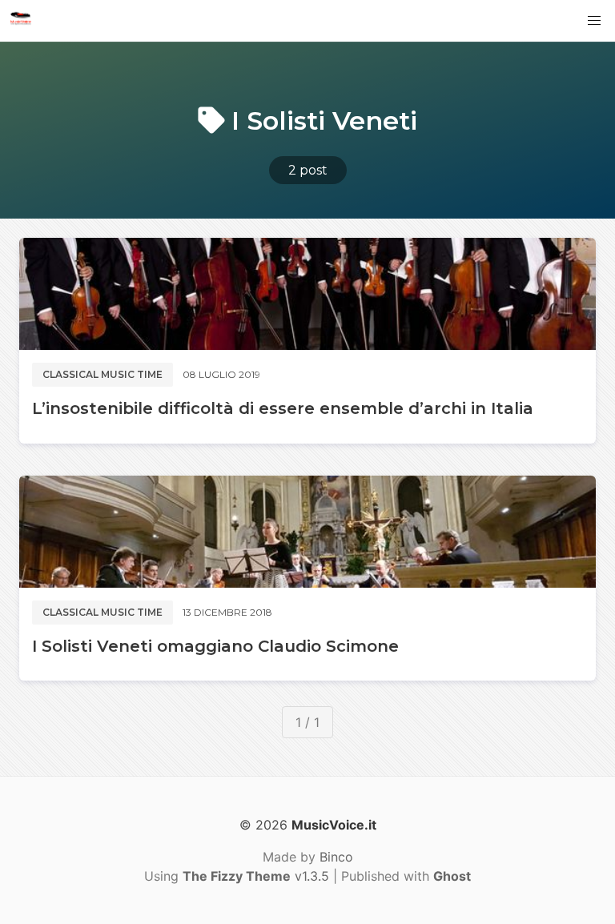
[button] (594, 21)
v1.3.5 (256, 876)
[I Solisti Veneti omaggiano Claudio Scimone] (307, 532)
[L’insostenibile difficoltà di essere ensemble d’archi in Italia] (307, 294)
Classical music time (102, 374)
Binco (336, 857)
